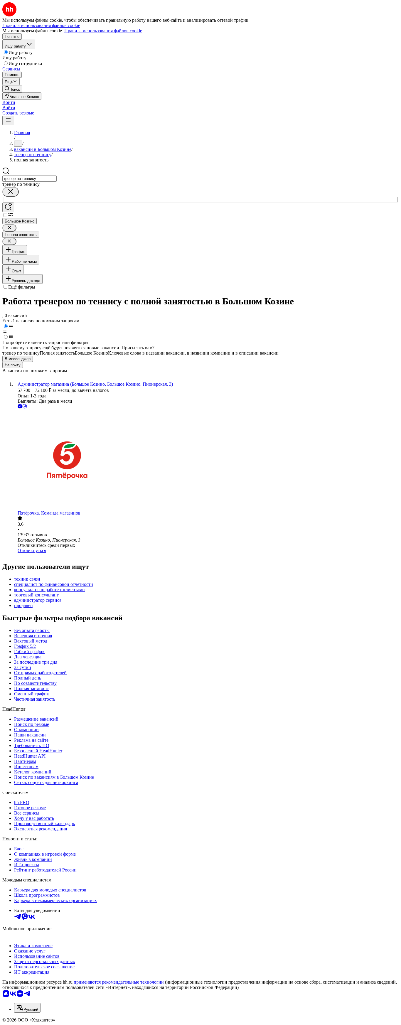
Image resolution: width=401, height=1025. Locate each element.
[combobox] (29, 179)
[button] (8, 102)
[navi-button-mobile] (8, 120)
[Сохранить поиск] (8, 207)
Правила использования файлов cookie (103, 30)
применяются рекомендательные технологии (119, 982)
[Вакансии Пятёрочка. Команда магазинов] (206, 460)
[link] (12, 88)
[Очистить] (10, 192)
